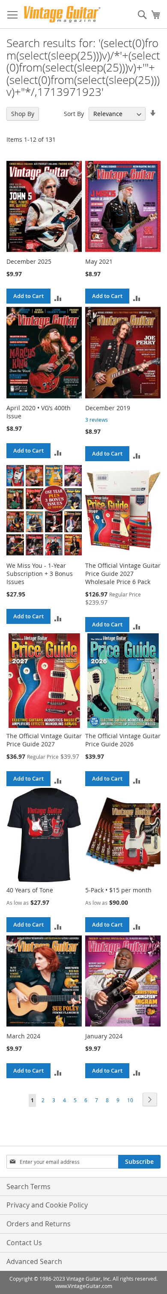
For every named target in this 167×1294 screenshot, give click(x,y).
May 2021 (99, 261)
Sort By (74, 114)
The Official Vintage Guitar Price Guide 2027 (44, 740)
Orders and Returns (38, 1223)
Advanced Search (34, 1261)
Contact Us (24, 1242)
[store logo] (62, 14)
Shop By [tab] (22, 114)
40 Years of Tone (29, 890)
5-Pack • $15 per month (118, 890)
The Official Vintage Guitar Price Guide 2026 (123, 740)
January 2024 (103, 1036)
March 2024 (23, 1036)
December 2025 (28, 261)
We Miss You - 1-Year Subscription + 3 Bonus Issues (39, 573)
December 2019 (107, 408)
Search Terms (28, 1186)
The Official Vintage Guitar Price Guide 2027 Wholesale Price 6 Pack (123, 573)
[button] (58, 297)
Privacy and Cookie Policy (47, 1205)
